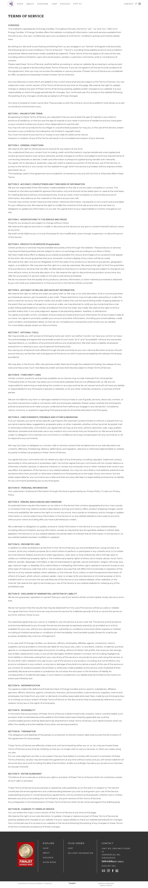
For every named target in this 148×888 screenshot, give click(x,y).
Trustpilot (72, 883)
